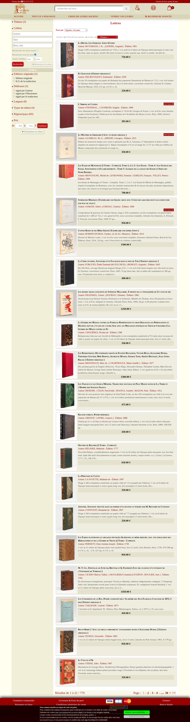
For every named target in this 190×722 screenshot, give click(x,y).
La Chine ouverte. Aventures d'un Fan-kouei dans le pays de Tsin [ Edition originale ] (119, 263)
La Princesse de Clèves (101, 478)
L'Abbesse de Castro (105, 106)
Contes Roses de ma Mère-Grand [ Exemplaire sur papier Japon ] (111, 232)
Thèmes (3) (19, 21)
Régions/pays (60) (22, 114)
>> (174, 693)
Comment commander (23, 700)
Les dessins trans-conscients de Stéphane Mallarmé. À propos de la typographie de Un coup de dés (124, 293)
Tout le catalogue (43, 16)
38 (166, 693)
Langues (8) (19, 101)
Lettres (90, 37)
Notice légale (166, 704)
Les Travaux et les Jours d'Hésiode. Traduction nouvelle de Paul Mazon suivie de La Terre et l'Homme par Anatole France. (123, 387)
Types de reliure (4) (23, 107)
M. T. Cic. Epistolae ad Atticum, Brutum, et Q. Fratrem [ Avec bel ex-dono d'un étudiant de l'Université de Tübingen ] (123, 573)
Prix (15, 120)
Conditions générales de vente (71, 704)
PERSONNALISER (137, 717)
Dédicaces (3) (20, 86)
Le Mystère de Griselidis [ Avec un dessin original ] (107, 136)
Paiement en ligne (24, 704)
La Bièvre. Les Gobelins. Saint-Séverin (107, 44)
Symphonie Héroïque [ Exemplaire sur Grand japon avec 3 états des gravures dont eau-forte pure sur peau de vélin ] (124, 203)
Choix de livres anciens (83, 16)
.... (162, 693)
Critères (17, 28)
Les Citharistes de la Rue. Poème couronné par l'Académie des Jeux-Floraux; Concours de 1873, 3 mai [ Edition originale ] (124, 602)
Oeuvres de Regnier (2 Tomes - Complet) (98, 447)
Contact (166, 700)
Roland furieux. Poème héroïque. (102, 416)
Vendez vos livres (122, 16)
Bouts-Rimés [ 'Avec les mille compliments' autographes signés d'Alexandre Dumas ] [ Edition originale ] (122, 632)
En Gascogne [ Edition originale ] (102, 75)
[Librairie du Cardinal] (21, 8)
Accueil (19, 16)
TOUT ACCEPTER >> (136, 712)
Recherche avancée (159, 16)
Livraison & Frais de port (71, 700)
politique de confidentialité (98, 720)
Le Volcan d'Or (95, 662)
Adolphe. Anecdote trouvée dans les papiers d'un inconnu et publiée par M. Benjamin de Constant (124, 508)
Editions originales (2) (24, 73)
